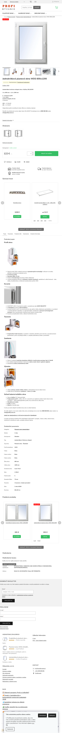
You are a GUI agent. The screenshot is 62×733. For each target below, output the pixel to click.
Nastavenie (10, 729)
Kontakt (4, 669)
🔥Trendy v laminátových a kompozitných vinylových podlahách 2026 (14, 697)
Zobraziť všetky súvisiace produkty (31, 229)
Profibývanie (38, 673)
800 (42, 220)
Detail (45, 216)
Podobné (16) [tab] (18, 234)
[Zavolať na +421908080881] (32, 1)
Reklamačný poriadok (8, 679)
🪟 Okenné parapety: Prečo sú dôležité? (16, 693)
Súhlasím (52, 715)
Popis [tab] (4, 234)
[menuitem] (9, 13)
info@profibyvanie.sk (40, 668)
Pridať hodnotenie (9, 564)
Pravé (39, 540)
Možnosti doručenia (7, 143)
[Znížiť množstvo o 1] (33, 154)
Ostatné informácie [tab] (35, 234)
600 (38, 220)
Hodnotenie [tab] (26, 234)
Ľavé (35, 540)
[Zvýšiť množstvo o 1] (33, 153)
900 (45, 220)
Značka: (6, 85)
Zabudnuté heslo (4, 628)
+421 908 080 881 (39, 671)
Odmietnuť (42, 715)
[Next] (59, 202)
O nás (5, 1)
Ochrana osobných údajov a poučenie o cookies (14, 677)
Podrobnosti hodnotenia (23, 82)
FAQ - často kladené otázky (39, 640)
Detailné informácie (7, 120)
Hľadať (37, 7)
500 (35, 220)
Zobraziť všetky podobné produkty (31, 547)
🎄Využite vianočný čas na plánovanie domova (15, 708)
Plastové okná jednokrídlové (22, 429)
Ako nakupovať (6, 673)
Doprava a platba (14, 1)
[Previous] (2, 202)
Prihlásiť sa (8, 600)
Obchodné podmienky (8, 675)
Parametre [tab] (10, 234)
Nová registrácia (4, 627)
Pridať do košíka (46, 153)
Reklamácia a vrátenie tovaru (10, 681)
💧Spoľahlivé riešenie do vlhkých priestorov (13, 703)
